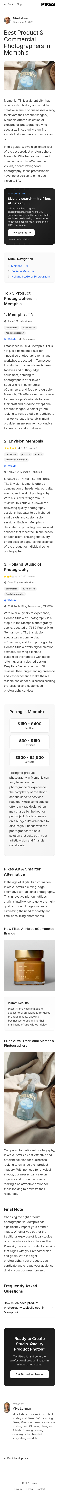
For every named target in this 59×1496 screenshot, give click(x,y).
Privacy (18, 1489)
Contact (41, 1489)
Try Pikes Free (19, 232)
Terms (29, 1489)
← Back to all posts (16, 1458)
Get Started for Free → (29, 1374)
